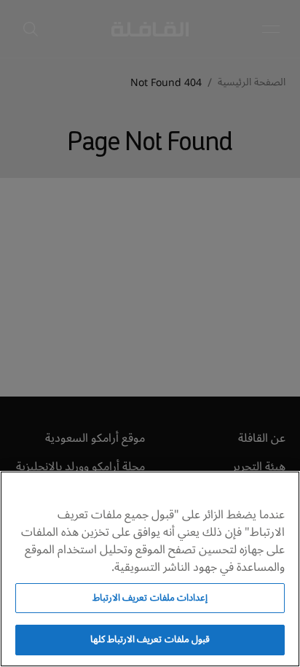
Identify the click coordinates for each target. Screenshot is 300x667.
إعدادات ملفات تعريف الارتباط (149, 598)
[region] (150, 569)
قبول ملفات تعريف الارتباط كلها (150, 639)
